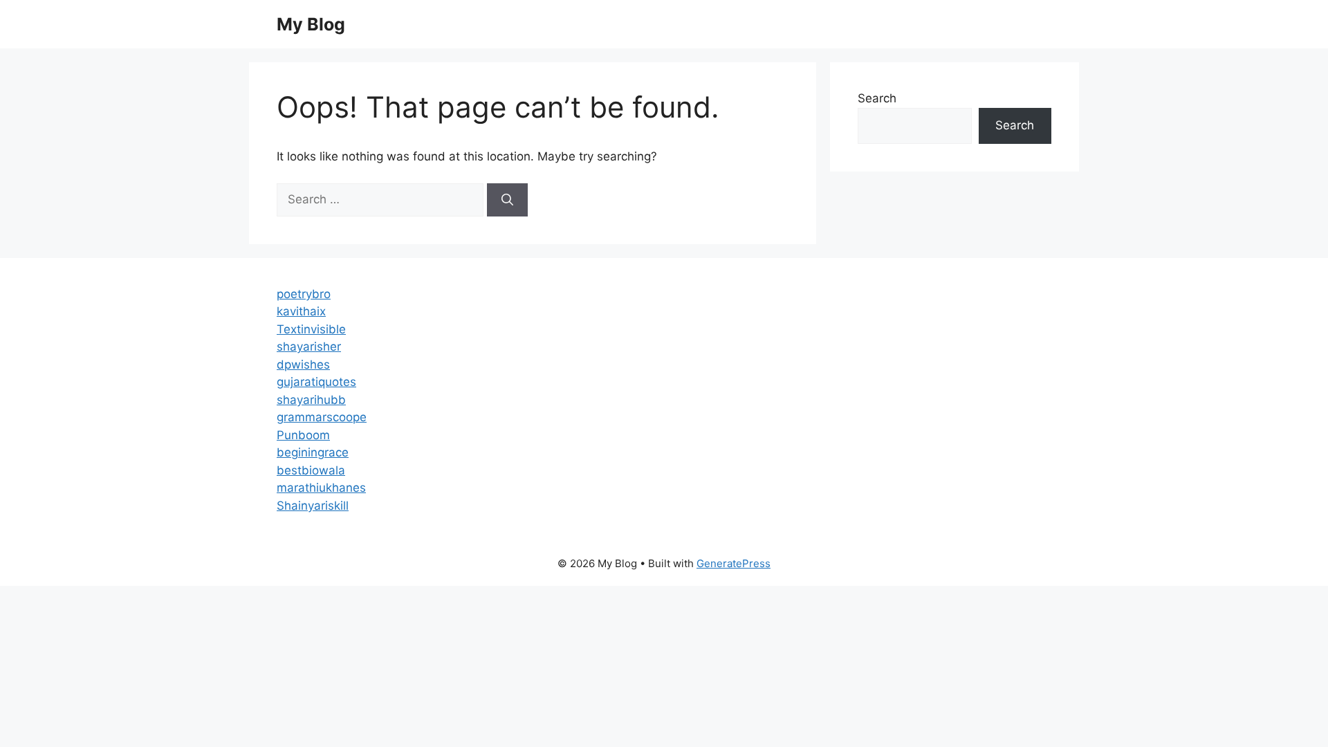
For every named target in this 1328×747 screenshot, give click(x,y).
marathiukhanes (321, 488)
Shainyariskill (313, 506)
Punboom (303, 435)
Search (877, 98)
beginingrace (313, 452)
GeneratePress (734, 563)
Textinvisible (311, 329)
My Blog (311, 24)
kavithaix (301, 311)
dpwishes (303, 364)
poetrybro (304, 294)
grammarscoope (322, 417)
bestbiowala (311, 470)
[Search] (507, 199)
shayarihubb (311, 400)
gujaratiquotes (316, 382)
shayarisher (309, 346)
